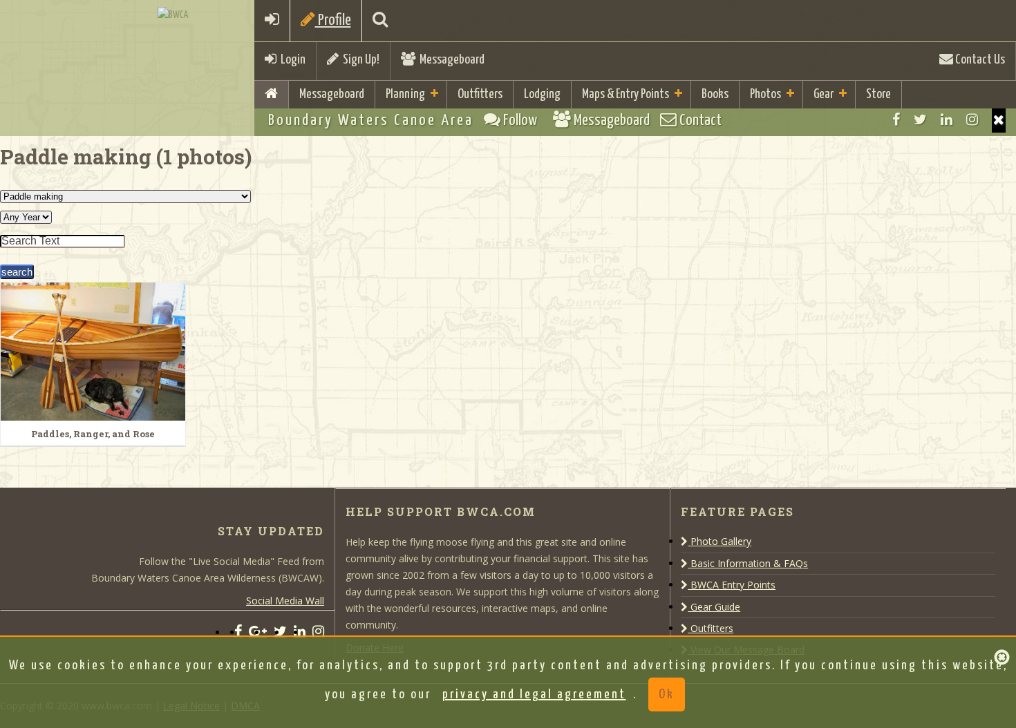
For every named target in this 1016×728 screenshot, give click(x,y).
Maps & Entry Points (625, 94)
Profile (333, 20)
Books (715, 94)
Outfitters (480, 94)
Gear (823, 94)
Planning (405, 94)
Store (878, 94)
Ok (667, 694)
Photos (765, 94)
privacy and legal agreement (534, 694)
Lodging (542, 94)
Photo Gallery (719, 541)
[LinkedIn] (946, 119)
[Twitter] (920, 119)
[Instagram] (972, 119)
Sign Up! (359, 59)
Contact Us (979, 59)
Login (290, 59)
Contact (699, 120)
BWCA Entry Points (731, 584)
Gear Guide (714, 606)
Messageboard (450, 59)
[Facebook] (896, 119)
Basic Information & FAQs (748, 563)
